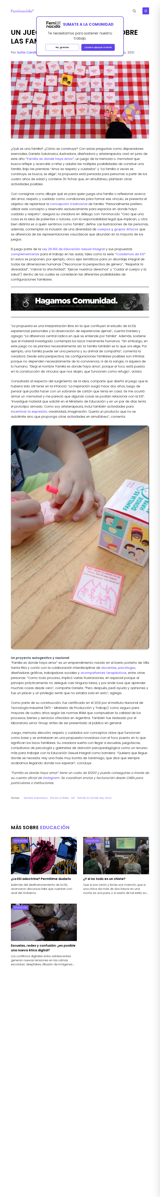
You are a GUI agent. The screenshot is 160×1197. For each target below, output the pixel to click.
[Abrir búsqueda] (134, 11)
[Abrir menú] (145, 10)
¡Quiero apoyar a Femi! (98, 47)
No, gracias (62, 47)
